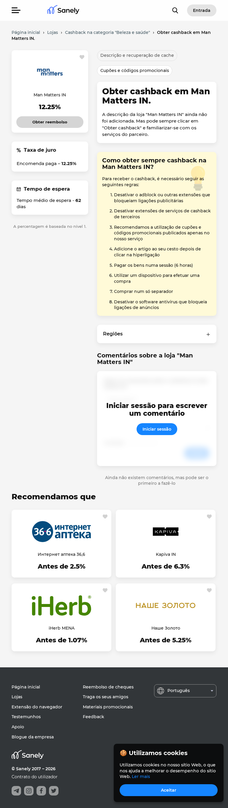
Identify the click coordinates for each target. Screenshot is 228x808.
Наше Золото (165, 628)
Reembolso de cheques (108, 687)
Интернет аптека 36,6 (61, 554)
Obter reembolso (50, 120)
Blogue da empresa (33, 737)
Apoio (18, 726)
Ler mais (141, 776)
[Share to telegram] (16, 791)
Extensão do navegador (37, 707)
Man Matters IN (50, 95)
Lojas (17, 696)
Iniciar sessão (156, 429)
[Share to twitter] (53, 791)
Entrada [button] (201, 10)
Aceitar (168, 790)
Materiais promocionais (108, 707)
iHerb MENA (62, 628)
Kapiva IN (166, 554)
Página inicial (26, 687)
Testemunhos (26, 716)
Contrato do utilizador (35, 776)
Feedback (93, 716)
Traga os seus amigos (105, 696)
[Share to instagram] (29, 791)
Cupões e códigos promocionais (134, 70)
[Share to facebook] (41, 791)
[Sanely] (63, 10)
